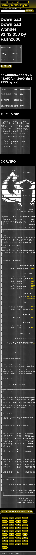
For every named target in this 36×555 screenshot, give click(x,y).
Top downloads (16, 5)
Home (3, 2)
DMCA (26, 5)
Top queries (23, 2)
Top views (5, 5)
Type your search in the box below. (11, 8)
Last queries (13, 2)
